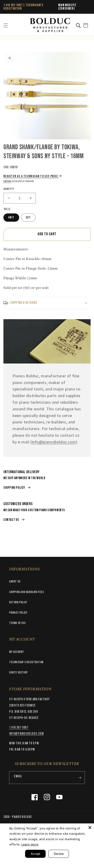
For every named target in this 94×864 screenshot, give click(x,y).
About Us (15, 581)
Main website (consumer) (67, 7)
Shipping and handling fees (26, 592)
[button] (6, 25)
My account (16, 652)
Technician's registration (26, 662)
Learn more (30, 844)
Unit (11, 217)
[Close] (90, 827)
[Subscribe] (80, 777)
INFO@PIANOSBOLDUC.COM (26, 734)
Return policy (18, 602)
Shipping (7, 181)
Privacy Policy (18, 613)
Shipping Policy (14, 488)
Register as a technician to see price (30, 176)
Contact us (11, 520)
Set (28, 217)
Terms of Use (17, 623)
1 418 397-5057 (12, 5)
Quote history (18, 672)
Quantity (8, 189)
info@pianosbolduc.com (54, 441)
